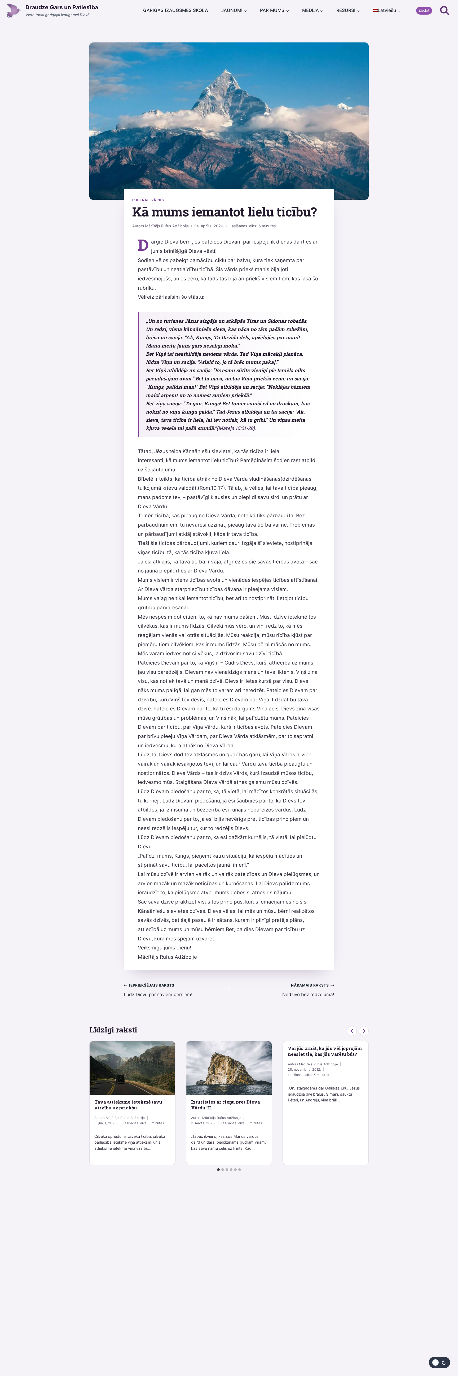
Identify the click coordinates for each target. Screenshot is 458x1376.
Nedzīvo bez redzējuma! (308, 990)
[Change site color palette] (439, 1362)
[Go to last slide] (352, 1031)
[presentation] (132, 1068)
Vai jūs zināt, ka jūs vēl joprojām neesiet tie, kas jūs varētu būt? (325, 1051)
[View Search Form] (444, 10)
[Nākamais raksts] (364, 1031)
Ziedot (424, 10)
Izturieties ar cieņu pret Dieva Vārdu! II (225, 1105)
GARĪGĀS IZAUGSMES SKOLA (175, 10)
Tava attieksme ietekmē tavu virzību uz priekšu (128, 1105)
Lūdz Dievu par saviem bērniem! (158, 990)
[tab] (218, 1169)
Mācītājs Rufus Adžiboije (167, 226)
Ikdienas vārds (148, 200)
